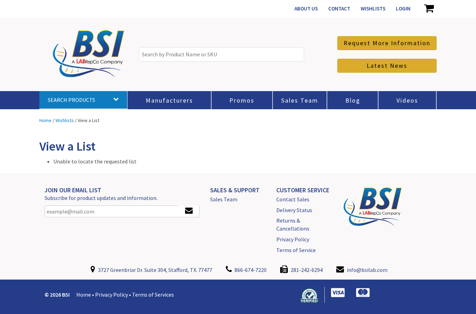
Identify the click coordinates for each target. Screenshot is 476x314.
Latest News (387, 66)
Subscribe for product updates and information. (101, 197)
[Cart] (429, 8)
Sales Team (223, 199)
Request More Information (387, 43)
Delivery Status (294, 210)
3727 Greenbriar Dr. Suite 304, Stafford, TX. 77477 (154, 269)
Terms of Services (153, 294)
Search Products (71, 99)
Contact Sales (292, 199)
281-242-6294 (306, 269)
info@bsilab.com (367, 269)
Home (83, 294)
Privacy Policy (292, 239)
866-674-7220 (250, 269)
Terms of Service (296, 250)
